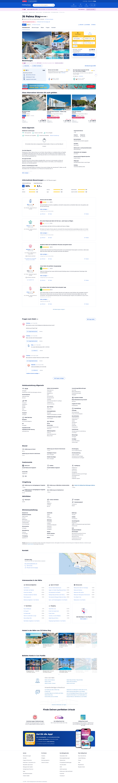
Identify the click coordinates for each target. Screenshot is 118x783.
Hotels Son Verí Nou (71, 683)
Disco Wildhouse (27, 608)
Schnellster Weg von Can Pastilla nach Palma (54, 693)
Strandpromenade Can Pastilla (30, 594)
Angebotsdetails (30, 544)
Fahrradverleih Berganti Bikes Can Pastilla (57, 597)
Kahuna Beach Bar (28, 618)
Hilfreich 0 (35, 370)
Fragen (47, 27)
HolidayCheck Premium (28, 769)
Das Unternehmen (82, 755)
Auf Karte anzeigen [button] (49, 19)
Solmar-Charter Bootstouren (55, 587)
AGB (61, 766)
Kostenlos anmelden (91, 9)
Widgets (43, 758)
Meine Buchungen (27, 755)
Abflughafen (75, 36)
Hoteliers (43, 755)
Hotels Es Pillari (48, 681)
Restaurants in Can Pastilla (79, 599)
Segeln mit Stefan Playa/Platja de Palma (57, 590)
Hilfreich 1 (35, 350)
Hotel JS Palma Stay (49, 694)
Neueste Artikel (81, 766)
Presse (79, 760)
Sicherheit (62, 773)
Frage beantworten (33, 331)
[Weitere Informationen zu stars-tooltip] (47, 16)
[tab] (78, 33)
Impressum (62, 775)
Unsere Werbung (81, 758)
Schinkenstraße (27, 613)
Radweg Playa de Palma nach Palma (56, 594)
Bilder (42, 27)
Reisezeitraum (87, 36)
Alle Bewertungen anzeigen (58, 309)
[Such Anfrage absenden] (53, 5)
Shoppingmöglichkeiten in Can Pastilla (57, 620)
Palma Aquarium (27, 597)
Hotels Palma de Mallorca (72, 681)
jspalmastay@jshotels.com (31, 563)
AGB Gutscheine (63, 769)
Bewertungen (35, 27)
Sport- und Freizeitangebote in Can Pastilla (58, 599)
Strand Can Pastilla (28, 592)
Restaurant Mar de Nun (79, 592)
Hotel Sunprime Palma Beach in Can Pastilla (76, 691)
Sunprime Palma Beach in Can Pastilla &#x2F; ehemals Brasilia (77, 694)
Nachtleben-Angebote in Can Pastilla (31, 620)
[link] (73, 5)
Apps (24, 771)
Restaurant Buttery (78, 590)
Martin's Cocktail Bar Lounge (30, 615)
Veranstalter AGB (63, 755)
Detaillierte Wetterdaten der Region (59, 704)
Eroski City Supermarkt (54, 611)
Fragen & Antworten (27, 760)
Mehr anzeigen (25, 172)
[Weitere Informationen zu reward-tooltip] (49, 301)
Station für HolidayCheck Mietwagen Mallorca (84, 485)
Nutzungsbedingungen (65, 758)
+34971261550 (29, 565)
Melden (41, 331)
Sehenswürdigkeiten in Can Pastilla (31, 599)
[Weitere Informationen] (39, 120)
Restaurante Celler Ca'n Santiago (81, 587)
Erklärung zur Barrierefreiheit (66, 771)
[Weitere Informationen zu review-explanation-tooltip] (39, 24)
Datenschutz (62, 760)
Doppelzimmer (31, 279)
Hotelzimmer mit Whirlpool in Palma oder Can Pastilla (77, 689)
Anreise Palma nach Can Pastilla (51, 696)
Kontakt (84, 1)
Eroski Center (52, 613)
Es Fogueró (26, 611)
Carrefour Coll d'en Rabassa (55, 615)
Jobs (79, 762)
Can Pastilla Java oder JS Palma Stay (52, 689)
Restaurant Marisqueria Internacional (82, 594)
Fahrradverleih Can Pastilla (54, 592)
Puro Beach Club (77, 597)
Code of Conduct (45, 762)
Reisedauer (75, 41)
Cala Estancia (26, 587)
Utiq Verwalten (63, 764)
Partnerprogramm (45, 760)
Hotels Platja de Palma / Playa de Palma (75, 679)
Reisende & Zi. (87, 41)
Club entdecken (81, 9)
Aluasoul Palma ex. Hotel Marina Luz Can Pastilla (77, 696)
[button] (37, 42)
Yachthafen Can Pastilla (29, 590)
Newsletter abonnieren (28, 764)
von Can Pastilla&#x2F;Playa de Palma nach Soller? (77, 693)
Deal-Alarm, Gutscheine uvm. (29, 762)
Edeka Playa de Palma (53, 618)
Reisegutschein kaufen (28, 766)
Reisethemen (81, 764)
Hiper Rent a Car (52, 608)
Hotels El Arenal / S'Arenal (50, 683)
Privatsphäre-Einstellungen (65, 762)
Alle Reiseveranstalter (27, 773)
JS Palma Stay (47, 691)
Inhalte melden (26, 775)
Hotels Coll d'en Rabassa (50, 679)
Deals (24, 1)
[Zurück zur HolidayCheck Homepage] (26, 5)
